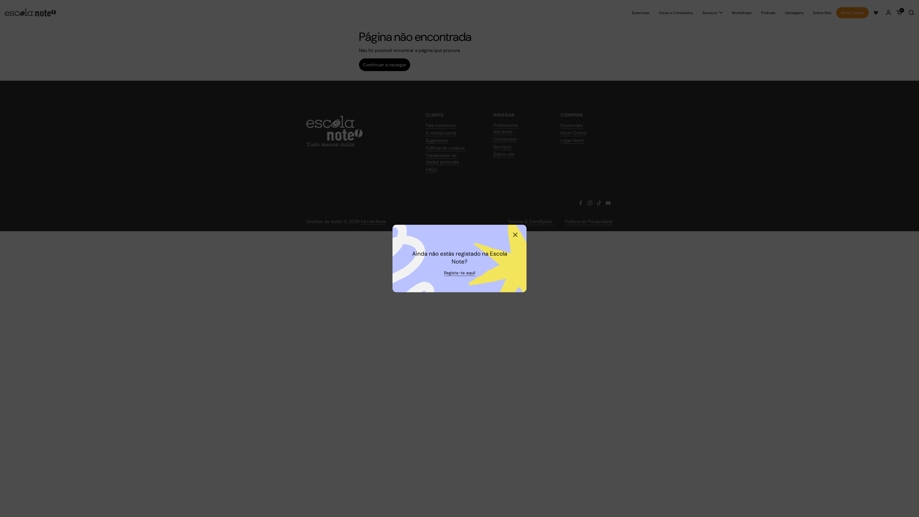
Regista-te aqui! (459, 273)
